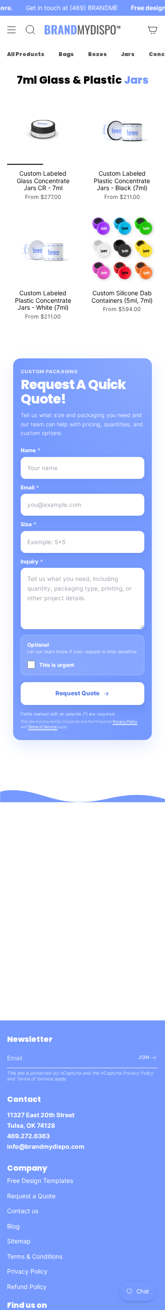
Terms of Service (43, 727)
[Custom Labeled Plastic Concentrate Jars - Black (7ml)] (122, 129)
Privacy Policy (125, 721)
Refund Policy (27, 1286)
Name (30, 450)
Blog (13, 1226)
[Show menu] (11, 30)
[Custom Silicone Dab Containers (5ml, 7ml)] (122, 248)
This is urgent (56, 665)
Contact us (22, 1210)
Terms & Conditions (34, 1256)
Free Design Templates (40, 1180)
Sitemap (19, 1241)
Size (29, 524)
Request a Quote (31, 1196)
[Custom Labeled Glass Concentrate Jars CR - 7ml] (43, 129)
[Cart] (152, 30)
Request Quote (77, 693)
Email (30, 487)
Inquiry (32, 561)
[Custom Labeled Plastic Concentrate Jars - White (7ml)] (43, 248)
